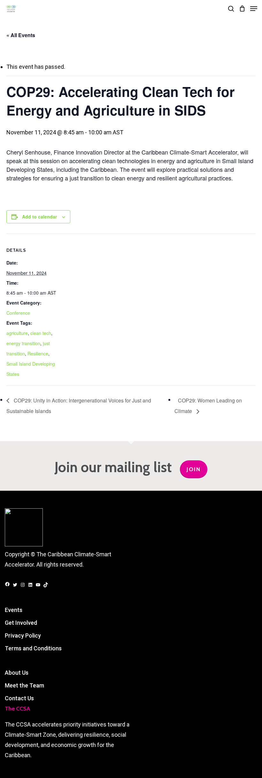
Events (13, 610)
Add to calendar (39, 216)
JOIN (194, 469)
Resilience (37, 353)
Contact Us (19, 698)
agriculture (17, 333)
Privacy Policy (23, 635)
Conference (18, 313)
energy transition (23, 343)
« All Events (20, 35)
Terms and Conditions (33, 648)
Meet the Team (24, 685)
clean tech (40, 333)
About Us (16, 672)
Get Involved (21, 622)
